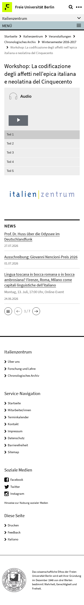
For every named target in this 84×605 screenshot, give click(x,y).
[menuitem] (42, 134)
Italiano (13, 539)
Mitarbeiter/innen (19, 410)
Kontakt (13, 424)
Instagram (17, 493)
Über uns (14, 361)
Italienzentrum (33, 36)
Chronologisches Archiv (20, 42)
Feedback (14, 532)
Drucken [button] (13, 525)
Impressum (15, 431)
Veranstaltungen (60, 36)
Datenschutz (16, 438)
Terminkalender (18, 417)
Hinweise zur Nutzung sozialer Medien (26, 503)
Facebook (16, 479)
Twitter (15, 487)
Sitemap (13, 452)
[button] (8, 311)
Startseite (10, 36)
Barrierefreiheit (18, 445)
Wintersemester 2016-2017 (59, 42)
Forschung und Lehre (22, 369)
